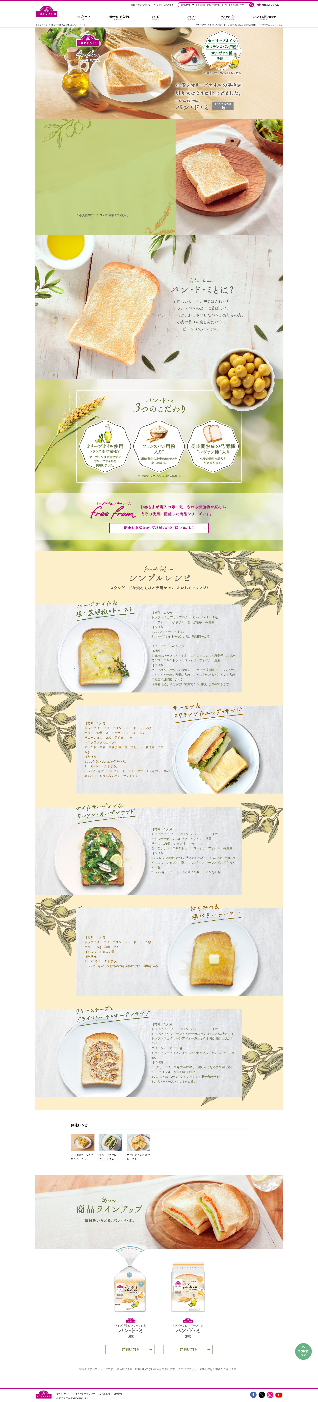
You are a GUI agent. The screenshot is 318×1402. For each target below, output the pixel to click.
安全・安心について (140, 4)
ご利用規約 (104, 1393)
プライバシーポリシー (84, 1393)
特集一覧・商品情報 (119, 17)
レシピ (155, 17)
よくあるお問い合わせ (264, 17)
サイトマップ (62, 1393)
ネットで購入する (165, 4)
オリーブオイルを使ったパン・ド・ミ (68, 25)
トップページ (83, 17)
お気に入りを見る (270, 4)
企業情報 (118, 1393)
